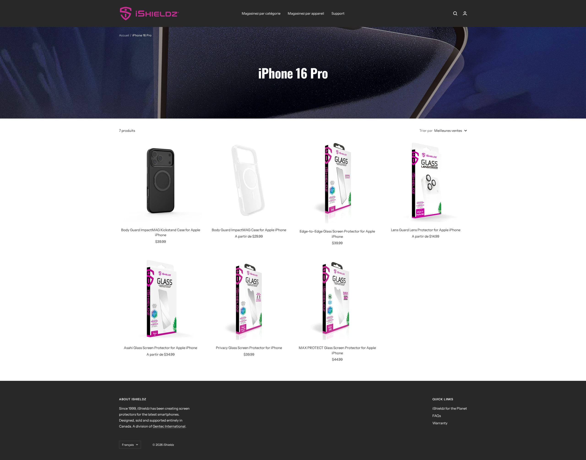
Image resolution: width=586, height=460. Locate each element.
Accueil (124, 35)
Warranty (440, 423)
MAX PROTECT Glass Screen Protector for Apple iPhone (337, 350)
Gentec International (169, 426)
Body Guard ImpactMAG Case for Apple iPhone (249, 230)
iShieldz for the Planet (449, 408)
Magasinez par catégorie (261, 13)
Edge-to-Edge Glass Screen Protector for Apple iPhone (337, 234)
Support (338, 13)
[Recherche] (455, 13)
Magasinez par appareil (306, 13)
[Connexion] (465, 13)
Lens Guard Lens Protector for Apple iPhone (425, 230)
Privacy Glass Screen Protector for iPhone (249, 348)
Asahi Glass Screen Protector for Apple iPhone (160, 348)
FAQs (436, 416)
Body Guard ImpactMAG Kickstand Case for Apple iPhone (160, 232)
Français (128, 444)
